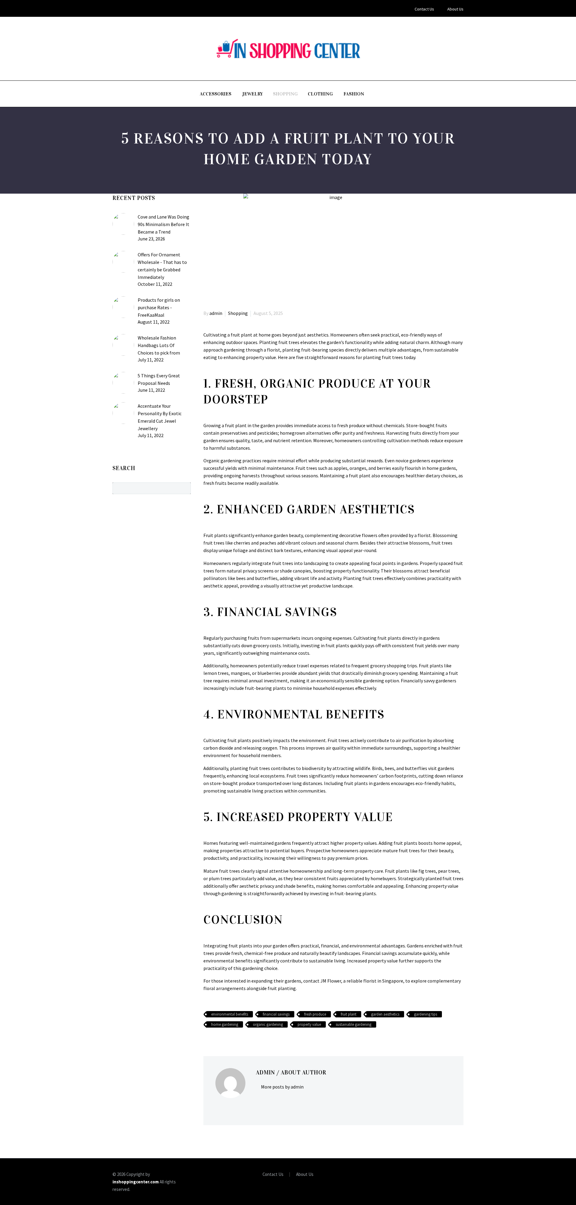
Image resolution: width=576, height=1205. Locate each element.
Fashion (354, 94)
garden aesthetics (385, 1014)
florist (273, 350)
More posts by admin (282, 1087)
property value (309, 1024)
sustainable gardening (353, 1024)
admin (215, 313)
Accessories (215, 94)
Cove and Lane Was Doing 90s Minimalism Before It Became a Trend (163, 224)
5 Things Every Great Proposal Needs (159, 379)
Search (184, 488)
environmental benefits (229, 1014)
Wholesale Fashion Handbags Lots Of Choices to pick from (159, 345)
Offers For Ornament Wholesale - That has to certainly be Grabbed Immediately (162, 266)
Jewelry (252, 94)
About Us (455, 9)
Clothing (320, 94)
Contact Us (424, 9)
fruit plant (348, 1014)
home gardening (224, 1024)
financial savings (276, 1014)
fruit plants (239, 740)
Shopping (285, 94)
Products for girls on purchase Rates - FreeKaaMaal (159, 307)
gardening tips (425, 1014)
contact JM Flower (322, 981)
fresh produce (315, 1014)
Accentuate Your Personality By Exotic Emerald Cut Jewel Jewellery (160, 417)
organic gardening (268, 1024)
